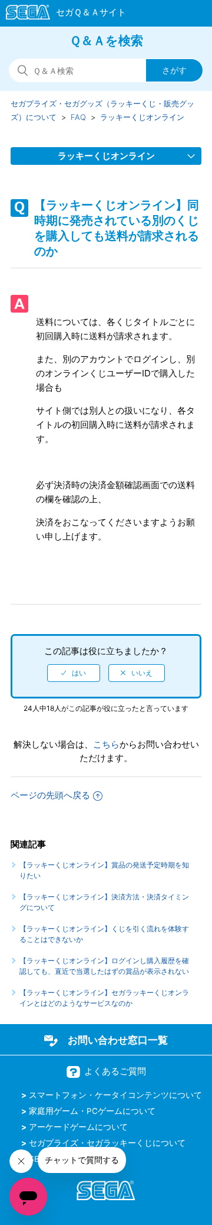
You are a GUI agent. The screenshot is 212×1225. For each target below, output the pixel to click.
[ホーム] (60, 14)
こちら (106, 744)
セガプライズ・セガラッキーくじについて (107, 1143)
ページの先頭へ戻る (50, 795)
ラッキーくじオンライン (142, 117)
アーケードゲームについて (78, 1127)
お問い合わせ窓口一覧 (118, 1040)
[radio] (73, 673)
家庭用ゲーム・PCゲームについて (92, 1111)
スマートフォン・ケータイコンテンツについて (115, 1095)
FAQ (78, 117)
